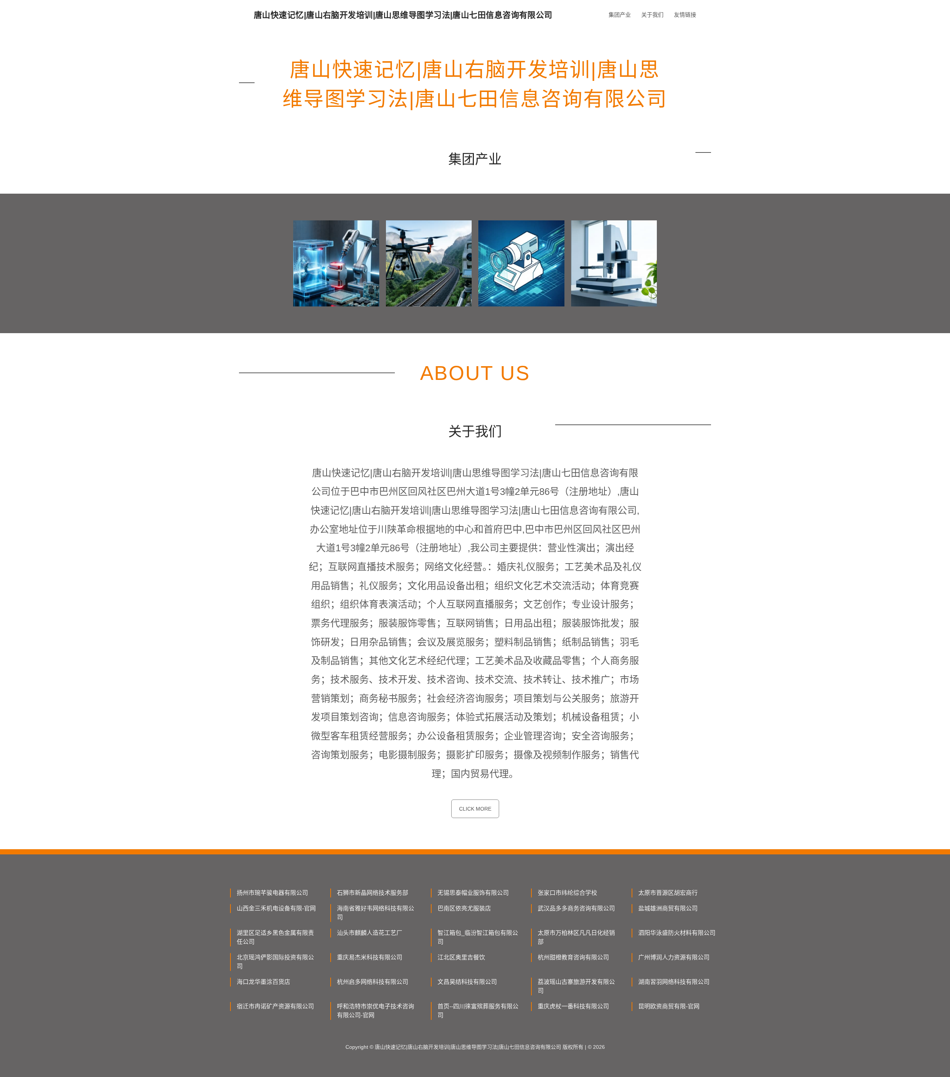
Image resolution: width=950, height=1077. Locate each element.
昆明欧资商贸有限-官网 (669, 1006)
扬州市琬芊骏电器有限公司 (272, 893)
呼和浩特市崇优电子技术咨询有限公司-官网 (375, 1010)
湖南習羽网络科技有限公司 (674, 982)
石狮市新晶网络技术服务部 (372, 893)
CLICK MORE (475, 809)
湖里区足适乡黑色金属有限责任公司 (275, 937)
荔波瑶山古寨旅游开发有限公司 (576, 986)
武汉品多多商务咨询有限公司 (576, 908)
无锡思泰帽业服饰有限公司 (473, 893)
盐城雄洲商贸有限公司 (668, 908)
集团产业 (620, 15)
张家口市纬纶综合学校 (567, 893)
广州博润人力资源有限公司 (674, 957)
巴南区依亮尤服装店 (464, 908)
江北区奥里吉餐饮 (461, 957)
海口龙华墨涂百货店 (263, 982)
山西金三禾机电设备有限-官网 (276, 908)
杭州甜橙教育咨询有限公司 (573, 957)
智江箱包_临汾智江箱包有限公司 (478, 937)
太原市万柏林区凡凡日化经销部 (576, 937)
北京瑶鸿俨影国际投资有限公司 (275, 961)
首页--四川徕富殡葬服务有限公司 (478, 1010)
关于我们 (652, 15)
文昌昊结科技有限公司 (467, 982)
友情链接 (685, 15)
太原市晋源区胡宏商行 (668, 893)
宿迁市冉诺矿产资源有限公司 (275, 1006)
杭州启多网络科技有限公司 (372, 982)
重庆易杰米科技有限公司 (369, 957)
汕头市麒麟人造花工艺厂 (369, 933)
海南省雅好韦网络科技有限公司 (375, 912)
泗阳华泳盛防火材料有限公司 (676, 933)
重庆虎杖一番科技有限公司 (573, 1006)
